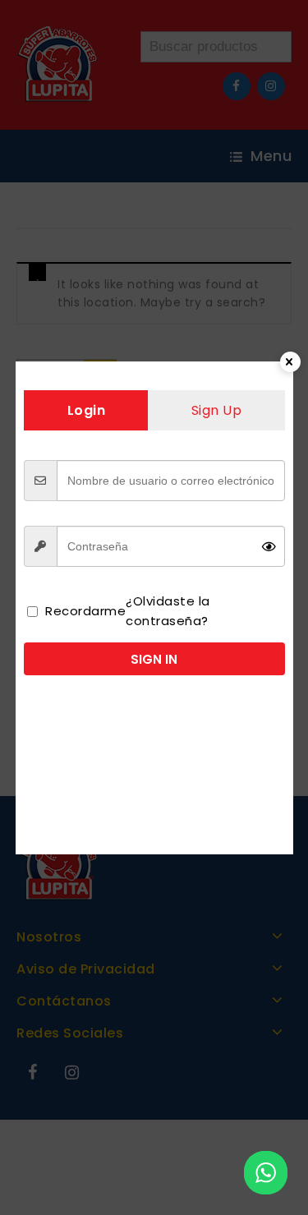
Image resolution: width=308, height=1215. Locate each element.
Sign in (154, 659)
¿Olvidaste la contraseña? (168, 610)
